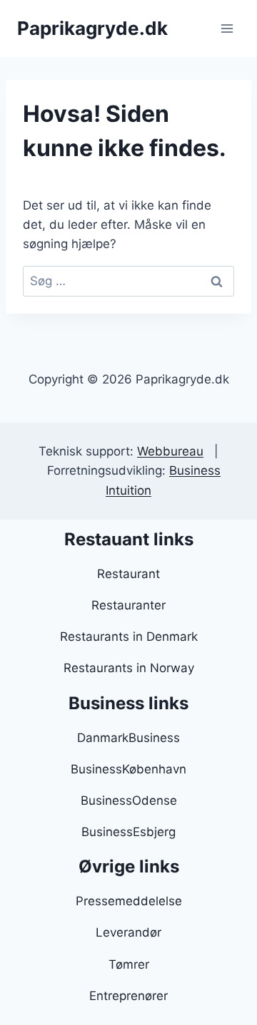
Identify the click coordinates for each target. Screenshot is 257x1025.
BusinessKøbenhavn (128, 769)
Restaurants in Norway (129, 668)
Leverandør (128, 932)
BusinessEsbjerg (128, 832)
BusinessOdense (129, 800)
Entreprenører (128, 996)
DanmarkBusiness (128, 738)
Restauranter (128, 605)
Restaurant (128, 574)
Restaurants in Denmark (129, 636)
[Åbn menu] (226, 28)
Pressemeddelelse (129, 901)
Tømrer (129, 964)
